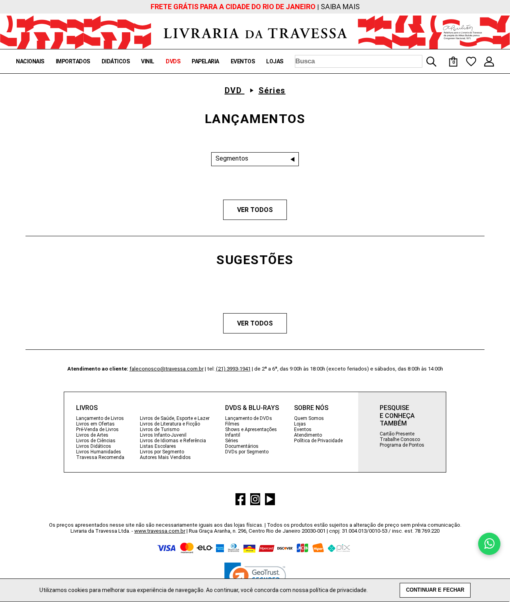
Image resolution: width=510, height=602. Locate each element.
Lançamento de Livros (100, 418)
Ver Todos (255, 210)
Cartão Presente (397, 434)
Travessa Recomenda (100, 457)
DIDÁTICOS (116, 61)
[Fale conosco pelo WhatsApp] (489, 544)
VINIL (147, 61)
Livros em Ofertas (95, 424)
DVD (235, 90)
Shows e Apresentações (251, 429)
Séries (272, 90)
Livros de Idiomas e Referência (173, 440)
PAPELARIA (205, 61)
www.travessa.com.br (159, 531)
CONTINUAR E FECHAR (435, 590)
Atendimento (308, 435)
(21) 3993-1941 (233, 369)
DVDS (173, 61)
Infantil (232, 435)
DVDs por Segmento (247, 452)
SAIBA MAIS (340, 6)
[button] (255, 578)
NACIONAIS (30, 61)
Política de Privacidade (318, 440)
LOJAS (274, 61)
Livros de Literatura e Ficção (170, 424)
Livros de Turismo (159, 429)
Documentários (242, 446)
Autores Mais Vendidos (165, 457)
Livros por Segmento (162, 452)
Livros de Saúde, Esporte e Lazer (175, 418)
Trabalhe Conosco (400, 439)
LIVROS (87, 408)
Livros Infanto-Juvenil (163, 435)
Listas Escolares (158, 446)
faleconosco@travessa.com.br (166, 369)
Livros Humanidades (98, 452)
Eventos (303, 429)
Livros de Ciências (96, 440)
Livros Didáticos (93, 446)
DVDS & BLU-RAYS (252, 408)
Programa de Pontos (402, 445)
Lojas (300, 424)
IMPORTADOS (73, 61)
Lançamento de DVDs (248, 418)
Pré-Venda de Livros (97, 429)
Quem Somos (309, 418)
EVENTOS (243, 61)
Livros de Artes (92, 435)
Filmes (232, 424)
